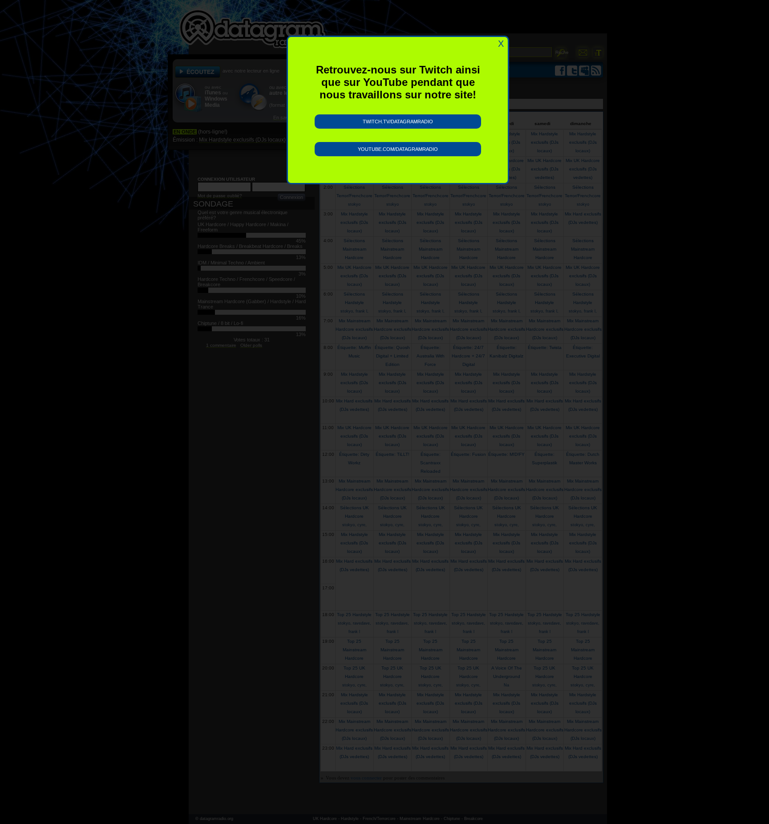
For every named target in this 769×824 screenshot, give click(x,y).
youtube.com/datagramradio (398, 149)
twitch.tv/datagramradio (398, 121)
